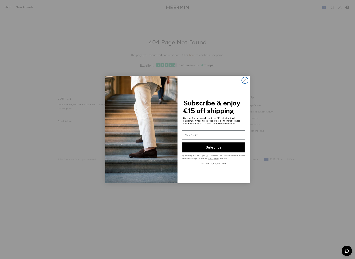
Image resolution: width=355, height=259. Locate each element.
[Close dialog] (245, 80)
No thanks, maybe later (213, 163)
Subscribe (214, 147)
